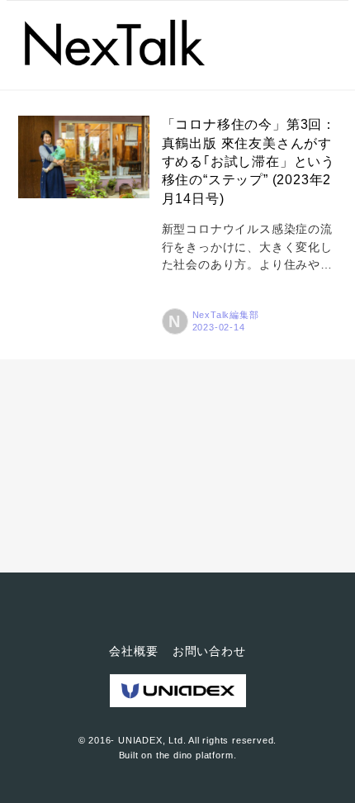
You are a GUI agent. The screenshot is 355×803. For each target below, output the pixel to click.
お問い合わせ (209, 651)
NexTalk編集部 (225, 315)
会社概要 (133, 651)
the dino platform (195, 755)
